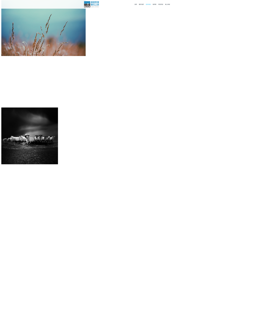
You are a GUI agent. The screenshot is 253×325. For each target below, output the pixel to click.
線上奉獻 (167, 4)
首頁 (136, 4)
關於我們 (141, 4)
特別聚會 (160, 4)
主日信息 (148, 4)
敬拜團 (154, 4)
